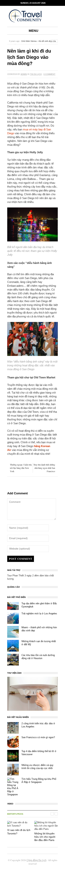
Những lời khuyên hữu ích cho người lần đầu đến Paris (44, 837)
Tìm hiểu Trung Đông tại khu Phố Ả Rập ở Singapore (38, 780)
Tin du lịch (36, 74)
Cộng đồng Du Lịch (36, 860)
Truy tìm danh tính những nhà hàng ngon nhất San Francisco (44, 468)
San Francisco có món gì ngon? (38, 737)
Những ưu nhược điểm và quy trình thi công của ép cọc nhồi (37, 767)
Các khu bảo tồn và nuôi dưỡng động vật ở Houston (38, 657)
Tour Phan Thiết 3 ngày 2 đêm (23, 575)
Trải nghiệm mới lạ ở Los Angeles (39, 613)
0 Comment (49, 74)
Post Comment (20, 559)
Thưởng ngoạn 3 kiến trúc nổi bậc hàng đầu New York (21, 468)
